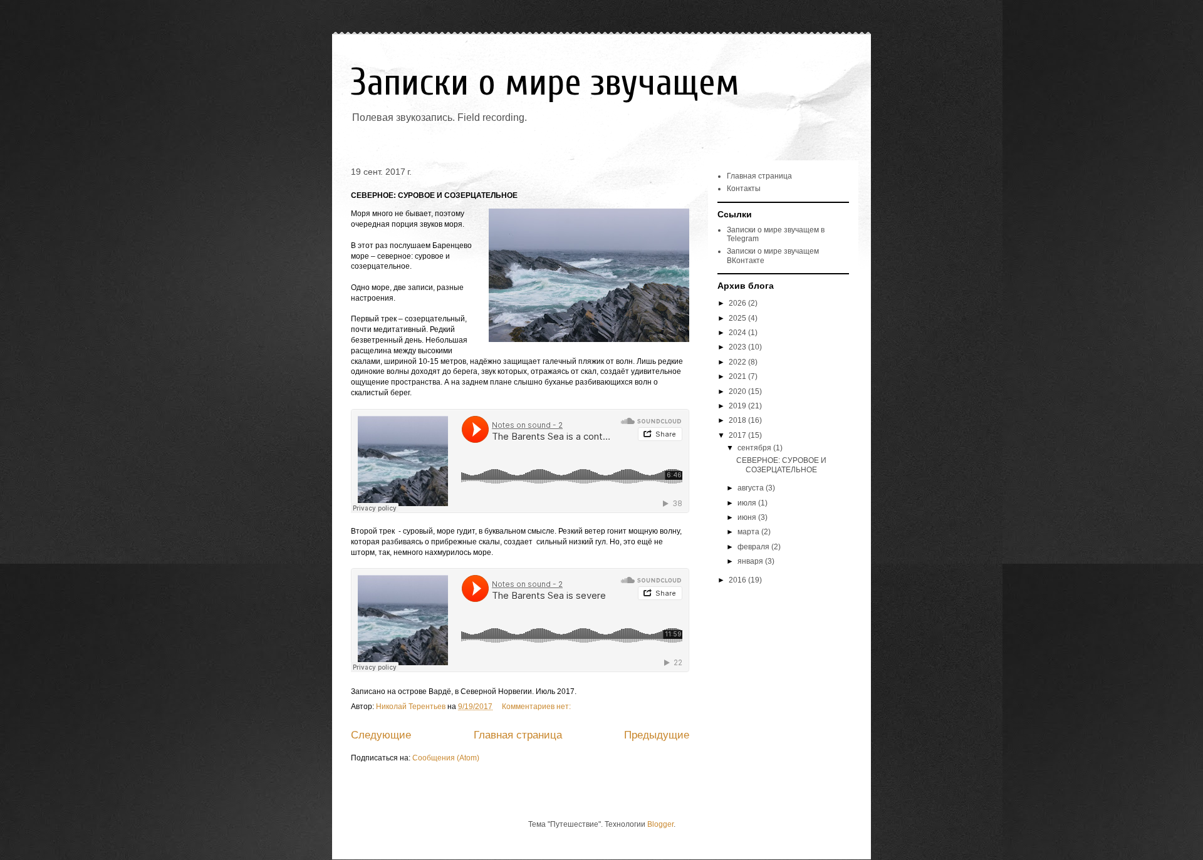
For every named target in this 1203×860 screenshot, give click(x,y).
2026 (738, 303)
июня (747, 517)
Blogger (660, 824)
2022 (738, 362)
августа (751, 488)
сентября (755, 447)
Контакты (744, 188)
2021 (738, 376)
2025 (738, 318)
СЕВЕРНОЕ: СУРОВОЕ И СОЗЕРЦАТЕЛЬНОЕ (434, 195)
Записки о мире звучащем (545, 83)
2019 (738, 406)
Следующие (381, 735)
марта (749, 531)
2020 (738, 391)
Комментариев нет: (537, 706)
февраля (754, 546)
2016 (738, 580)
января (751, 561)
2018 (738, 420)
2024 (738, 332)
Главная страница (518, 735)
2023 (738, 347)
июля (747, 503)
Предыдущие (656, 735)
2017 (738, 435)
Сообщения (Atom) (445, 758)
